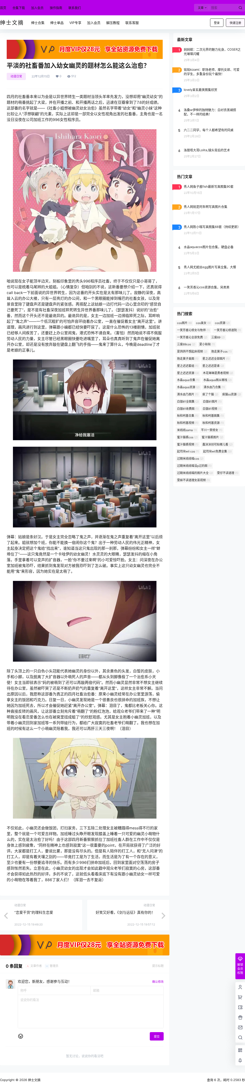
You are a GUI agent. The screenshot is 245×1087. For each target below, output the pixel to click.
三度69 (218, 337)
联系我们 (74, 8)
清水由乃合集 (214, 387)
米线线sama (187, 430)
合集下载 (18, 8)
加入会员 (37, 8)
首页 (3, 8)
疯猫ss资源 (231, 394)
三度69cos (186, 344)
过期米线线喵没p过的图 (194, 466)
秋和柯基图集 (213, 415)
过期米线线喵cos (190, 458)
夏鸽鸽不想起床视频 (192, 351)
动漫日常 (16, 76)
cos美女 (203, 323)
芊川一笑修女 (211, 430)
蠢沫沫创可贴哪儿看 (217, 444)
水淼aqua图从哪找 (217, 380)
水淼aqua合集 (188, 380)
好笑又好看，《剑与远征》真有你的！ (125, 912)
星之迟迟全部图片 (215, 358)
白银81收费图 (188, 409)
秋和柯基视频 (187, 423)
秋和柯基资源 (213, 423)
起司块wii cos (188, 451)
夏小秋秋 (207, 344)
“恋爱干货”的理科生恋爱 (33, 912)
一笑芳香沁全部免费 (192, 337)
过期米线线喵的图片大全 (195, 473)
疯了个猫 (210, 394)
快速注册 (235, 23)
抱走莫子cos (221, 351)
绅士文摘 (33, 1080)
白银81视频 (212, 409)
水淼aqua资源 (188, 387)
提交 (157, 1036)
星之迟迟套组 (187, 366)
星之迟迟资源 (188, 373)
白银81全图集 (188, 401)
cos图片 (184, 323)
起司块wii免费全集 (217, 451)
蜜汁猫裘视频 (187, 444)
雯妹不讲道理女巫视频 (193, 480)
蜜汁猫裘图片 (212, 437)
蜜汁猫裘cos (187, 437)
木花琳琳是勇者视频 (218, 373)
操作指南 (56, 8)
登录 (217, 23)
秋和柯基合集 (187, 415)
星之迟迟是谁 (213, 366)
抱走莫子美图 (187, 358)
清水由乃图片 (187, 394)
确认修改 (158, 981)
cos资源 (222, 323)
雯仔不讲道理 (227, 473)
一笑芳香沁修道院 (227, 330)
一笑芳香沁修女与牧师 (193, 330)
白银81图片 (212, 401)
